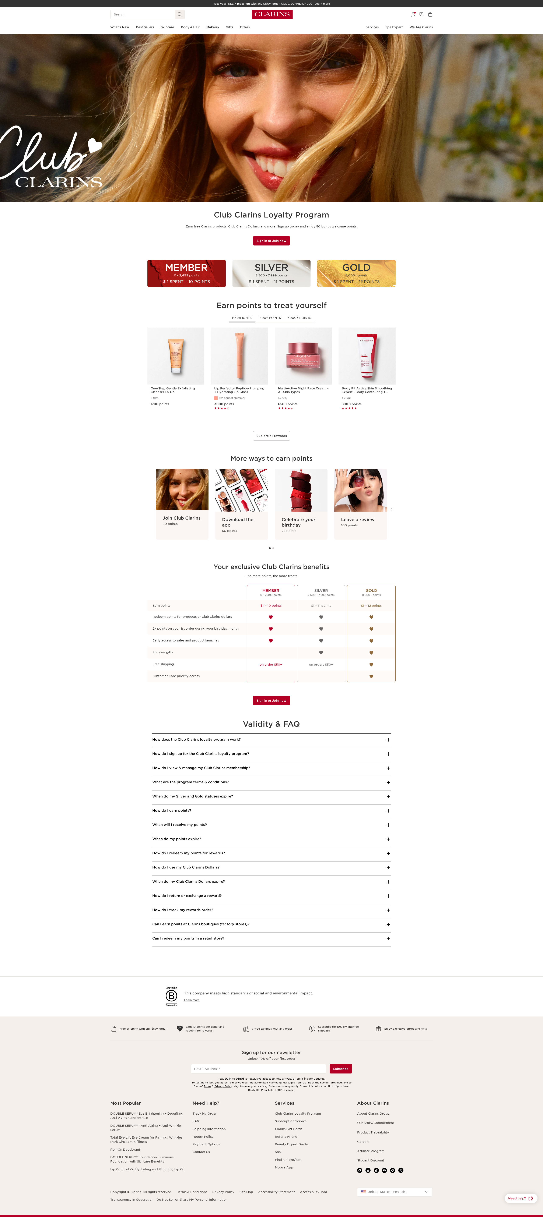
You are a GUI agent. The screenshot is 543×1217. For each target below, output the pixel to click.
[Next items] (391, 509)
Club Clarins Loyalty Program (298, 1113)
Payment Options (206, 1144)
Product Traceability (373, 1132)
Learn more (192, 1000)
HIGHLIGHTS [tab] (242, 317)
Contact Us (201, 1152)
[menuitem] (413, 14)
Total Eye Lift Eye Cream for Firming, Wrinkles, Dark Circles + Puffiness (146, 1139)
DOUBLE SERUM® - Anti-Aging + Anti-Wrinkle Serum (145, 1128)
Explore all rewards (271, 436)
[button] (521, 1198)
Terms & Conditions (192, 1192)
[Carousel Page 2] (273, 548)
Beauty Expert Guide (291, 1144)
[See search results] (180, 14)
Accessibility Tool (313, 1192)
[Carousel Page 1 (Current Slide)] (270, 548)
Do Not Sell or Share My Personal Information (192, 1199)
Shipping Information (209, 1129)
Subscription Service (291, 1121)
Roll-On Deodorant (125, 1149)
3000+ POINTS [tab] (299, 317)
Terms (207, 1086)
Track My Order (205, 1113)
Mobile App (284, 1167)
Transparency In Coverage (130, 1199)
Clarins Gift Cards (288, 1129)
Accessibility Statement (276, 1192)
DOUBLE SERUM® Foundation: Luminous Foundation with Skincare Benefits (142, 1159)
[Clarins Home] (272, 14)
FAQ (196, 1121)
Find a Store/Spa (288, 1159)
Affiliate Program (371, 1151)
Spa (278, 1152)
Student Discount (370, 1160)
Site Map (246, 1192)
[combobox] (395, 1192)
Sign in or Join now (271, 241)
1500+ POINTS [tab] (269, 317)
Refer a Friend (286, 1136)
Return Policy (203, 1136)
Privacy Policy (223, 1086)
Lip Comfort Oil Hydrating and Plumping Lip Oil (147, 1169)
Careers (363, 1141)
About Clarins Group (373, 1113)
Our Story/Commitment (375, 1123)
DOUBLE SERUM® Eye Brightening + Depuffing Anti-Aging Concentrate (146, 1115)
